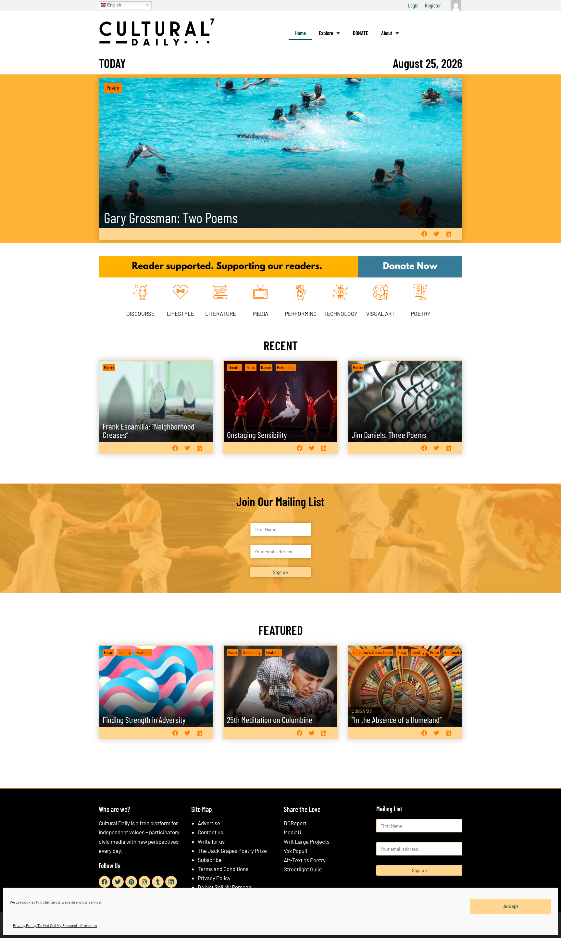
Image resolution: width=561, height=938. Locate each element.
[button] (424, 234)
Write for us (211, 841)
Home (300, 33)
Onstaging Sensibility (257, 435)
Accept (510, 906)
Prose (434, 652)
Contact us (210, 832)
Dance (266, 367)
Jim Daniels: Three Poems (389, 435)
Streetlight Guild (303, 869)
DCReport (295, 823)
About (386, 33)
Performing (285, 367)
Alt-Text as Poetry (305, 860)
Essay (108, 652)
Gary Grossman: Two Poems (171, 217)
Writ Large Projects (307, 841)
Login (413, 5)
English (113, 4)
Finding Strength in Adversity (144, 719)
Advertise (209, 823)
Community (251, 652)
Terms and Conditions (223, 869)
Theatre (234, 367)
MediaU (292, 832)
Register (433, 5)
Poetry (112, 87)
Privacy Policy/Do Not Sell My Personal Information (55, 925)
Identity (124, 652)
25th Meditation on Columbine (269, 719)
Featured (143, 652)
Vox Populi (295, 851)
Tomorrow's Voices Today (372, 652)
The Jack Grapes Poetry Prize (232, 850)
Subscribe (209, 859)
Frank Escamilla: (148, 430)
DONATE (360, 33)
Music (250, 367)
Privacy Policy (214, 878)
